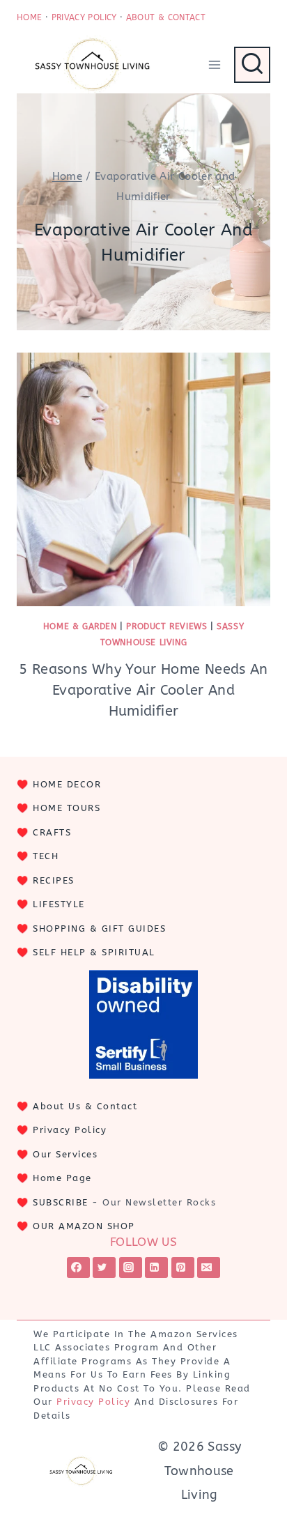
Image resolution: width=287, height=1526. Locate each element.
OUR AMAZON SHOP (84, 1226)
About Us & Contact (85, 1106)
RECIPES (54, 880)
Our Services (65, 1154)
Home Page (62, 1178)
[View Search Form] (252, 65)
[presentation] (143, 479)
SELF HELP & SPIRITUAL (94, 952)
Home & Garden (80, 626)
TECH (46, 856)
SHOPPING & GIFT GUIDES (99, 928)
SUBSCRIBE (60, 1202)
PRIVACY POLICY (84, 17)
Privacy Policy (70, 1130)
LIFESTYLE (59, 904)
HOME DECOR (67, 784)
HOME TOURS (66, 808)
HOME (29, 17)
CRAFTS (52, 832)
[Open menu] (214, 64)
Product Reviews (166, 626)
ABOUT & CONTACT (165, 17)
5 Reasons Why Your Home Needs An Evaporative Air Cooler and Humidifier (143, 690)
